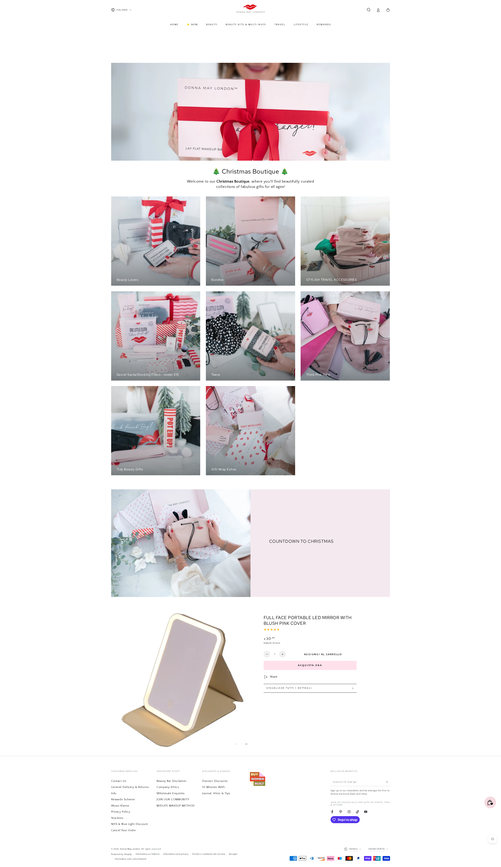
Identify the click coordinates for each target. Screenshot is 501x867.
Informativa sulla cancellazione (131, 859)
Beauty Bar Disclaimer (172, 781)
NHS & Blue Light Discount (129, 824)
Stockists (117, 818)
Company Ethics (168, 787)
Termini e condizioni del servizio (208, 854)
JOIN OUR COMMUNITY (173, 799)
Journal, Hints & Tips (216, 793)
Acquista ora (310, 665)
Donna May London (130, 849)
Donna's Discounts (215, 781)
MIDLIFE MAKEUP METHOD (176, 805)
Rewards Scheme (123, 799)
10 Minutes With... (214, 787)
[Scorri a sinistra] (236, 744)
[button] (368, 10)
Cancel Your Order (123, 830)
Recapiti (233, 854)
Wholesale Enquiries (171, 793)
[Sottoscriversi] (388, 782)
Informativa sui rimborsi (148, 854)
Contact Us (118, 781)
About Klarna (120, 805)
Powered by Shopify (121, 854)
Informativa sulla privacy (175, 854)
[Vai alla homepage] (250, 10)
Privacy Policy (120, 811)
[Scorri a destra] (246, 744)
